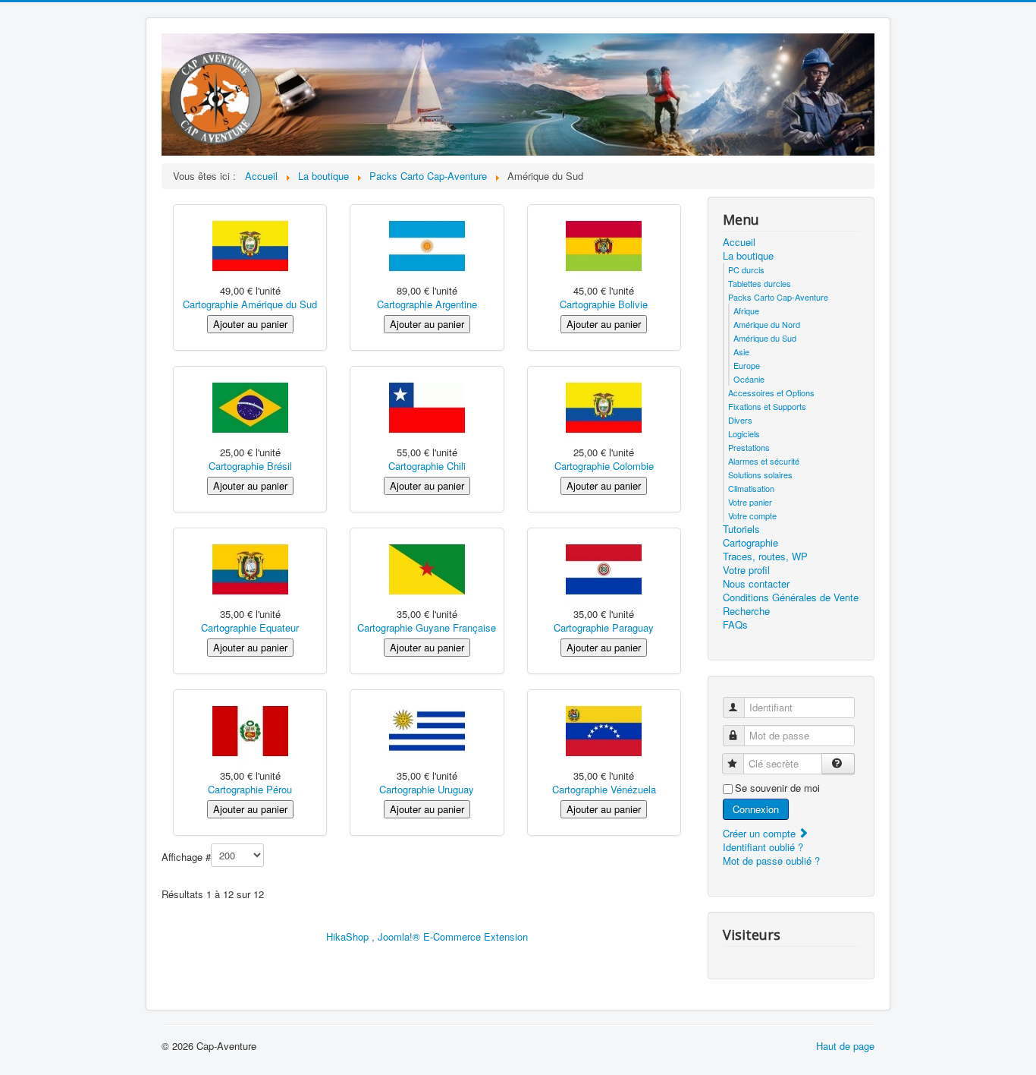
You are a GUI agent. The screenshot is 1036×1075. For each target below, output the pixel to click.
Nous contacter (756, 584)
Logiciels (744, 433)
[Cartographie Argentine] (427, 245)
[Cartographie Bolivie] (604, 245)
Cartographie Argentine (427, 304)
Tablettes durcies (759, 283)
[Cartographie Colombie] (604, 406)
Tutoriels (741, 529)
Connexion (756, 809)
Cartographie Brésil (250, 466)
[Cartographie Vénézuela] (604, 730)
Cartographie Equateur (250, 627)
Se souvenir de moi (777, 788)
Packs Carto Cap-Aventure (778, 297)
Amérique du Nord (766, 324)
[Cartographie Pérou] (250, 730)
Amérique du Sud (764, 338)
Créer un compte (761, 833)
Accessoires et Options (771, 392)
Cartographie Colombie (604, 466)
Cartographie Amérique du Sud (250, 304)
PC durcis (746, 269)
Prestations (749, 447)
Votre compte (752, 515)
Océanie (748, 379)
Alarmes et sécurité (763, 461)
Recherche (746, 611)
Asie (741, 351)
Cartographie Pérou (250, 789)
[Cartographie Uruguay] (427, 730)
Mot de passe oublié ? (771, 860)
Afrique (746, 310)
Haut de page (845, 1046)
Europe (746, 365)
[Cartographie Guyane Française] (427, 568)
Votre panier (750, 502)
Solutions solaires (760, 474)
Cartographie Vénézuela (604, 789)
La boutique (748, 256)
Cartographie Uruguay (426, 789)
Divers (740, 420)
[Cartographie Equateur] (250, 568)
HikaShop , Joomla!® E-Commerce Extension (427, 936)
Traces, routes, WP (765, 556)
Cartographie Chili (427, 466)
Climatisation (751, 488)
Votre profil (746, 570)
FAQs (735, 625)
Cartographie (750, 543)
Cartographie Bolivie (604, 304)
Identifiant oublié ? (763, 847)
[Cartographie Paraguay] (604, 568)
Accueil (739, 242)
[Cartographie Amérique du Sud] (250, 245)
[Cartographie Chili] (427, 406)
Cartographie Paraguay (604, 627)
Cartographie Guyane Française (426, 627)
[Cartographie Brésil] (250, 406)
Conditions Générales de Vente (791, 597)
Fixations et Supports (767, 406)
